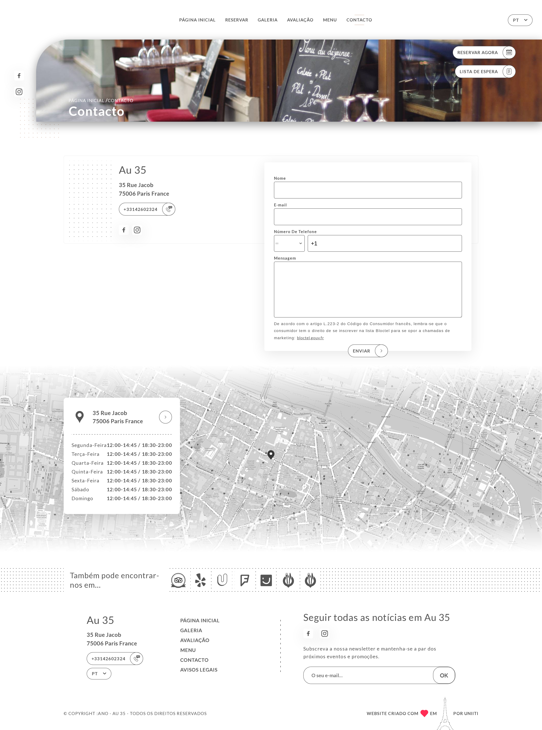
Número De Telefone (295, 231)
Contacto (359, 19)
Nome (280, 178)
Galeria (268, 19)
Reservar (236, 19)
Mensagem (285, 258)
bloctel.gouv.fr (310, 337)
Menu (330, 19)
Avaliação (300, 19)
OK (444, 675)
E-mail (280, 204)
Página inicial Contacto (101, 100)
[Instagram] (19, 92)
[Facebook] (19, 76)
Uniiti (471, 713)
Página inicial (197, 19)
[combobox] (289, 243)
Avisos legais (199, 670)
